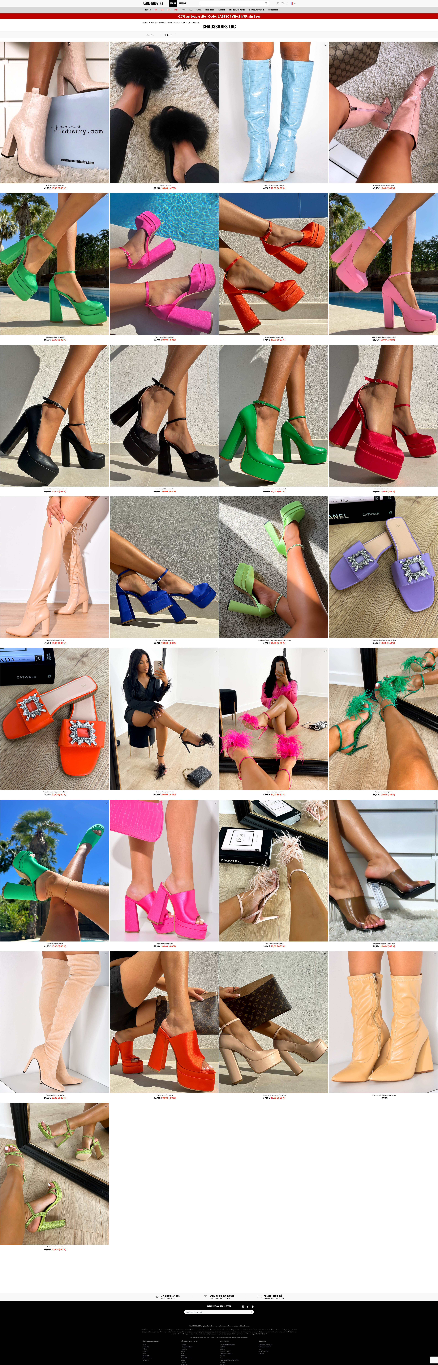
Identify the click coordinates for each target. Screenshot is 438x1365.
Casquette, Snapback (226, 1353)
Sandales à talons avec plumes (164, 792)
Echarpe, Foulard (225, 1351)
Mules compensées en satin (55, 943)
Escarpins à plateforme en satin (55, 337)
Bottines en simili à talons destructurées (384, 1095)
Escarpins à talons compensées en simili (384, 337)
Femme (153, 22)
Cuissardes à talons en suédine (55, 1095)
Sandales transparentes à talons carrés (384, 943)
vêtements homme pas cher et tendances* (254, 1334)
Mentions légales (264, 1351)
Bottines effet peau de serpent (55, 185)
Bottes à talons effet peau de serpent (274, 185)
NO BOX (223, 1355)
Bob (221, 1358)
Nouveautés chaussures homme (229, 1360)
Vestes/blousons (147, 1358)
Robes (183, 1351)
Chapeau (223, 1362)
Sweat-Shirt (146, 1347)
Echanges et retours (265, 1347)
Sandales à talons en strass (55, 1247)
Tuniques (184, 1349)
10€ (183, 22)
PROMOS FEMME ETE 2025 (169, 22)
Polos (144, 1353)
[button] (287, 3)
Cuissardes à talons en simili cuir (55, 640)
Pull (182, 1353)
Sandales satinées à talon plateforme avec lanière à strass (274, 640)
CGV (260, 1349)
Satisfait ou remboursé (265, 1344)
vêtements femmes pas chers (226, 1337)
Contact (261, 1353)
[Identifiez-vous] (278, 3)
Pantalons (146, 1360)
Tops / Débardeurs (186, 1347)
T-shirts (145, 1349)
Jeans (144, 1344)
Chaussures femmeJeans (227, 1344)
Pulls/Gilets (146, 1355)
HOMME (182, 3)
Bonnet (222, 1349)
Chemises (145, 1351)
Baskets (222, 1347)
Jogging (183, 1362)
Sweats (183, 1355)
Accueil (145, 22)
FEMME (173, 3)
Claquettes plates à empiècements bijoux (384, 640)
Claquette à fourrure (165, 185)
